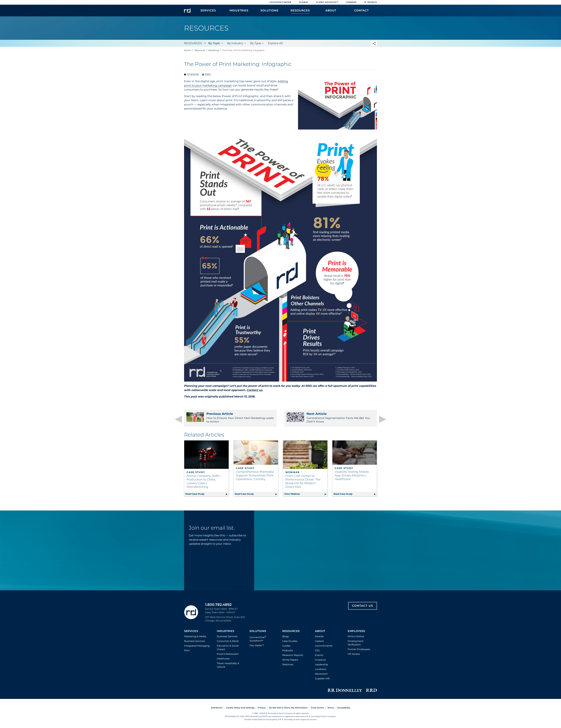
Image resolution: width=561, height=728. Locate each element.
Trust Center (317, 707)
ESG (317, 650)
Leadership (321, 664)
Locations (320, 669)
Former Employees (359, 649)
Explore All (275, 43)
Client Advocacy (327, 2)
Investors (320, 659)
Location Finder (280, 2)
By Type (255, 43)
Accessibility (343, 707)
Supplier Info (322, 678)
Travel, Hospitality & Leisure (228, 665)
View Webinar (305, 493)
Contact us (254, 390)
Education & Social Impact (227, 647)
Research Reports (292, 655)
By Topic (214, 43)
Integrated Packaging (197, 645)
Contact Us (362, 605)
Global (303, 2)
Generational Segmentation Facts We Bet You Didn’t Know (338, 417)
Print (187, 650)
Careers (351, 2)
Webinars (287, 664)
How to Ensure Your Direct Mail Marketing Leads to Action (240, 417)
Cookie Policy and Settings (240, 707)
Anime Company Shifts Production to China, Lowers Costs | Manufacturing (203, 481)
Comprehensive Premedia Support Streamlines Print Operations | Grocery (255, 475)
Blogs (285, 636)
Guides (286, 645)
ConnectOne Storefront (258, 638)
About (320, 631)
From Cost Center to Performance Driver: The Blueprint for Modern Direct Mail (303, 481)
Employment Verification (355, 643)
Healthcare (223, 658)
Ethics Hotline (356, 636)
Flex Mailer (257, 645)
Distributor (217, 707)
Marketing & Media (195, 636)
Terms (330, 707)
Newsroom (321, 673)
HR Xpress (354, 654)
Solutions (258, 631)
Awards (319, 636)
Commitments (323, 645)
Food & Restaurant (228, 654)
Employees (356, 631)
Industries (225, 631)
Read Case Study (207, 493)
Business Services (194, 641)
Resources (193, 43)
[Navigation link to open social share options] (374, 43)
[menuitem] (208, 12)
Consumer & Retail (228, 641)
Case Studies (289, 641)
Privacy (262, 707)
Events (319, 655)
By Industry (235, 43)
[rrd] (187, 10)
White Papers (290, 659)
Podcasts (287, 650)
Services (191, 631)
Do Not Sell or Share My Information (288, 707)
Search (372, 2)
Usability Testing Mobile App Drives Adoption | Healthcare (352, 475)
